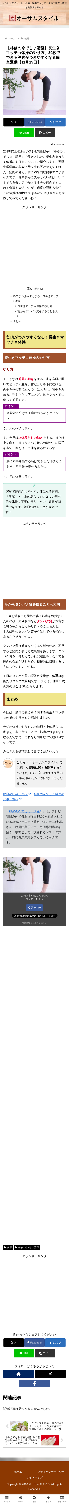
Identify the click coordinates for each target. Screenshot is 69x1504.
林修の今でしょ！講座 (24, 811)
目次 (29, 288)
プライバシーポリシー (51, 1471)
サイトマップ (34, 1477)
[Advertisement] (34, 244)
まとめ (17, 321)
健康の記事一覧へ (15, 794)
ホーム (18, 1471)
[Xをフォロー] (50, 1374)
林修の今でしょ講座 (28, 1247)
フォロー (36, 907)
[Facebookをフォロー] (34, 1383)
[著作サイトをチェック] (18, 1374)
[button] (45, 132)
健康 (9, 1247)
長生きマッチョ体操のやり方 (34, 306)
